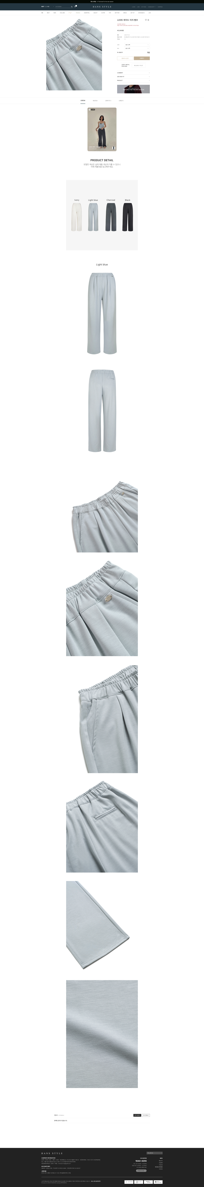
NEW (55, 12)
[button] (102, 129)
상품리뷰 (108, 100)
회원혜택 (161, 1162)
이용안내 (161, 1164)
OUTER (103, 12)
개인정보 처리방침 (159, 1166)
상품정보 (82, 100)
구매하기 (142, 58)
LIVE (150, 12)
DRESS (125, 12)
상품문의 (121, 100)
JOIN (138, 7)
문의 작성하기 (137, 1115)
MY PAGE (143, 7)
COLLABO (62, 12)
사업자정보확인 (97, 1159)
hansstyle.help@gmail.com (64, 1163)
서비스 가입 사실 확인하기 (96, 1181)
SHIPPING (160, 7)
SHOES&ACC (141, 12)
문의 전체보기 (146, 1115)
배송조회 (161, 1160)
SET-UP (132, 12)
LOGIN (133, 7)
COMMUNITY (151, 7)
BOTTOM (117, 12)
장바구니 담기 (125, 58)
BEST (48, 12)
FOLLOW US (150, 1153)
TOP (110, 12)
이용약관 (161, 1169)
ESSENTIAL (87, 12)
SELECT (95, 12)
